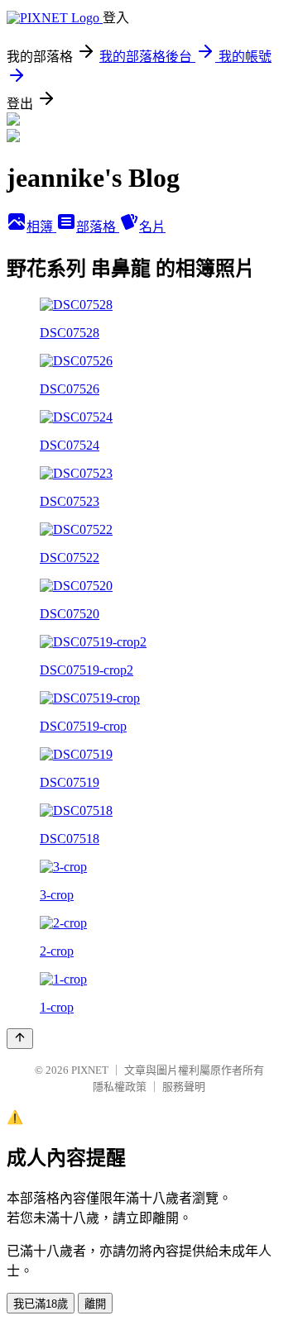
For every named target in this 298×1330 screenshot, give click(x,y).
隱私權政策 (120, 1086)
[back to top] (20, 1038)
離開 (95, 1304)
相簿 (41, 227)
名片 (152, 227)
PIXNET (89, 1070)
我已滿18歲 (40, 1304)
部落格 (97, 227)
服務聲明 (183, 1086)
